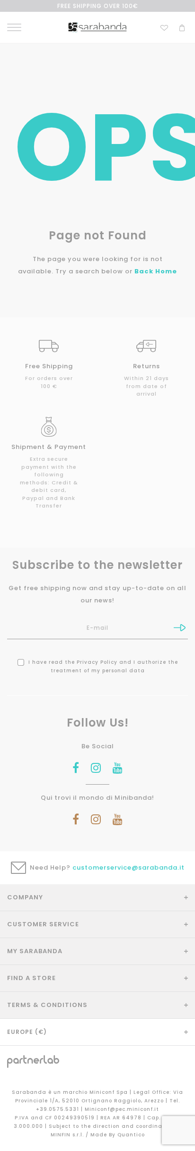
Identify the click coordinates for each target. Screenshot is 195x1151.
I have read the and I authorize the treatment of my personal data (102, 666)
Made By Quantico (117, 1134)
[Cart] (182, 26)
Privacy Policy (97, 662)
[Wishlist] (164, 26)
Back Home (155, 271)
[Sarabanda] (97, 27)
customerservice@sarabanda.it (128, 867)
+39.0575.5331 (58, 1109)
